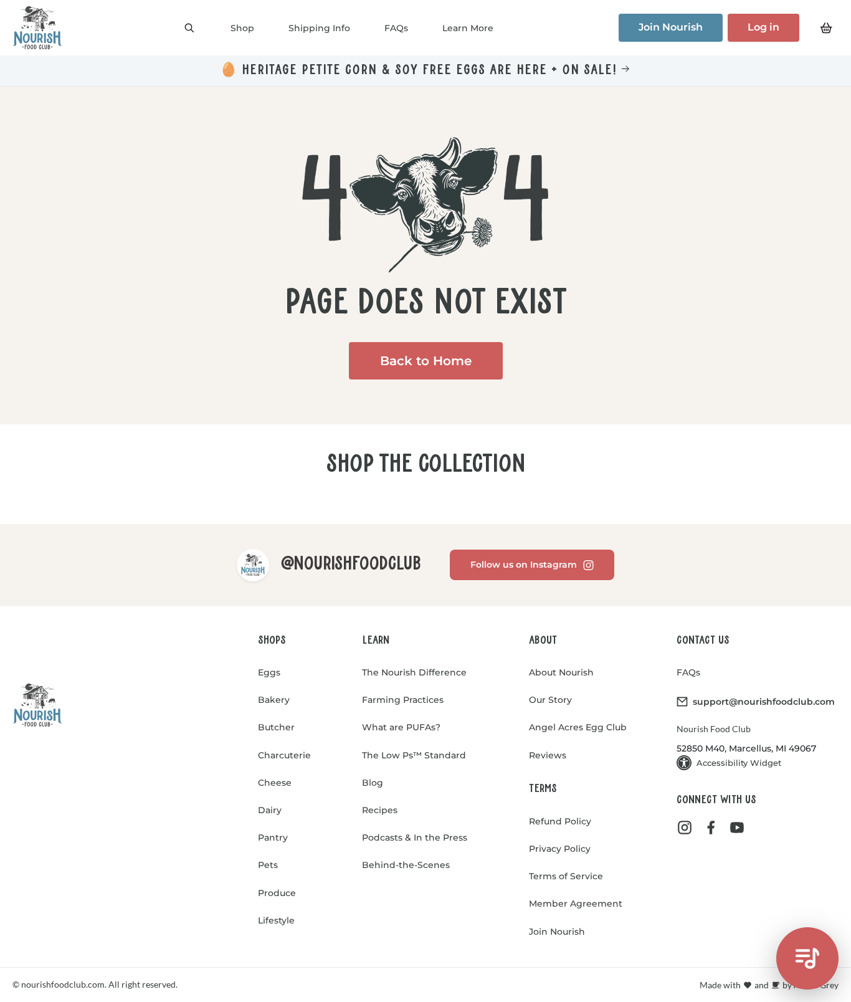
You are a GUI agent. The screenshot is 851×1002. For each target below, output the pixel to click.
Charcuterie (284, 755)
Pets (268, 865)
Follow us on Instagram (523, 564)
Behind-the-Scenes (406, 865)
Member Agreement (575, 903)
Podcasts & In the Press (414, 837)
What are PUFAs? (401, 727)
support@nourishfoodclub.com (764, 701)
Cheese (275, 782)
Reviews (547, 755)
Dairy (270, 810)
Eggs (269, 672)
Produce (277, 893)
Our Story (550, 699)
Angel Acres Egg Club (578, 727)
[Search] (189, 28)
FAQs (688, 672)
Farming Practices (403, 699)
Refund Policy (560, 821)
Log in (763, 27)
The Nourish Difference (414, 672)
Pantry (273, 837)
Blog (372, 782)
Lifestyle (276, 920)
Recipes (379, 810)
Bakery (274, 699)
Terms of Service (566, 876)
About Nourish (561, 672)
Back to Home (426, 360)
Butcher (276, 727)
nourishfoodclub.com (62, 984)
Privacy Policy (560, 848)
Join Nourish (671, 27)
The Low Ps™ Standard (414, 755)
